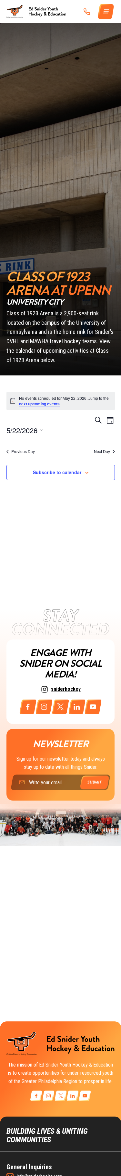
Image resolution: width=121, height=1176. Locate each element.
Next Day (102, 451)
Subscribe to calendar (57, 472)
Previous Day (23, 451)
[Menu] (106, 11)
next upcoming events (39, 404)
